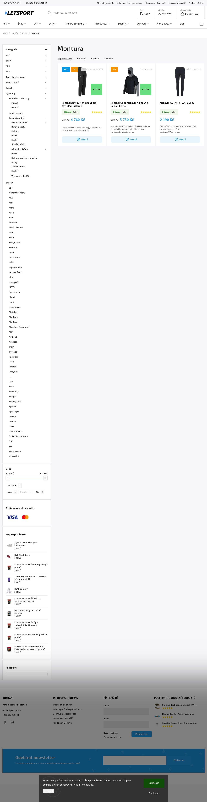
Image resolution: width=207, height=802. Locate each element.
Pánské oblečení (19, 122)
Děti (8, 66)
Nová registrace (111, 732)
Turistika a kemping (15, 77)
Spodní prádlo (18, 144)
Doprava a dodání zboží (155, 3)
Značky (9, 182)
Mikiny (14, 135)
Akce (12, 492)
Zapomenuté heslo (112, 737)
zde (91, 785)
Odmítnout (153, 793)
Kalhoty (15, 131)
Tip (39, 492)
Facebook (4, 722)
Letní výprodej (16, 113)
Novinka (25, 492)
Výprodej (10, 93)
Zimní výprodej (16, 118)
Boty (8, 71)
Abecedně (108, 58)
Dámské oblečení (19, 149)
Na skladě (14, 485)
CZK (146, 13)
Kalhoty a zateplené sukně (24, 158)
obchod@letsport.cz (12, 710)
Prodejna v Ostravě (197, 3)
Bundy (14, 153)
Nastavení (48, 791)
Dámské (15, 107)
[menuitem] (8, 23)
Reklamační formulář (177, 3)
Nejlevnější (81, 58)
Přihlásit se (179, 760)
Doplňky (10, 88)
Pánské (14, 103)
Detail (84, 139)
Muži (8, 55)
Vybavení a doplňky (20, 176)
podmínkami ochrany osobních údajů (63, 763)
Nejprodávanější (65, 58)
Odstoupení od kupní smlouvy (129, 3)
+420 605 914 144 (10, 715)
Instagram (12, 722)
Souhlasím (154, 783)
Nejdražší (95, 58)
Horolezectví (12, 82)
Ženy (8, 60)
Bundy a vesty (18, 127)
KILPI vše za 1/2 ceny (19, 98)
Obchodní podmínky (105, 3)
